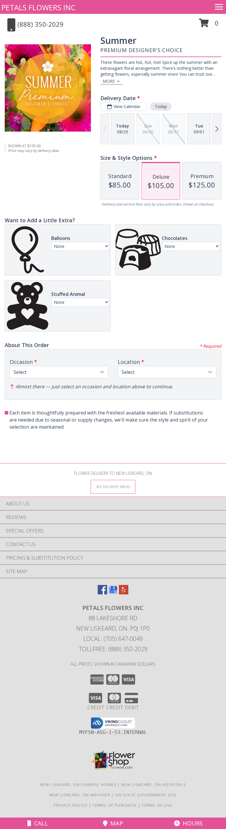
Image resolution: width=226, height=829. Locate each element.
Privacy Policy (70, 805)
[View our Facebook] (102, 592)
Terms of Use (157, 805)
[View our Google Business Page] (113, 592)
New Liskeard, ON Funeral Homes (78, 784)
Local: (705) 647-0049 (113, 639)
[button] (209, 25)
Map (115, 823)
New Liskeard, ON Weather (79, 795)
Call (39, 823)
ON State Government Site (146, 795)
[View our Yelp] (123, 592)
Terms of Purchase (114, 805)
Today (161, 106)
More (109, 81)
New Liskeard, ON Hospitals (153, 784)
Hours (191, 823)
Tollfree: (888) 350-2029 (113, 649)
